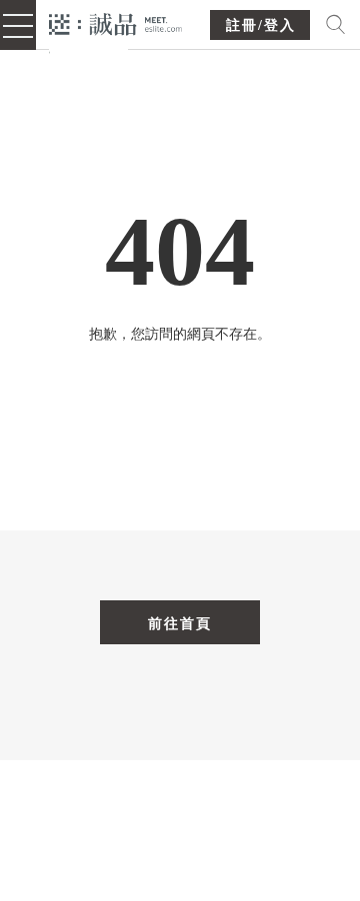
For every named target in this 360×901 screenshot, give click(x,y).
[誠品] (115, 22)
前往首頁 (180, 623)
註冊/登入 (261, 25)
